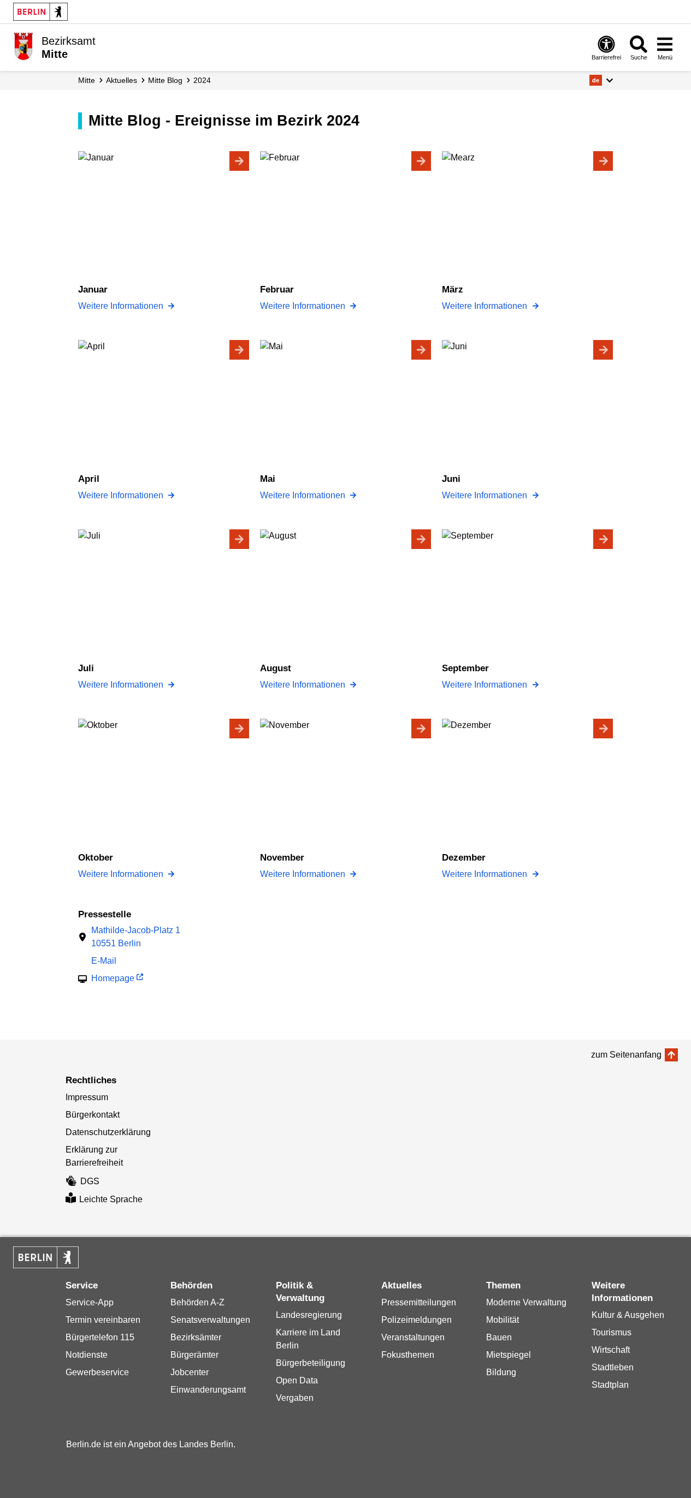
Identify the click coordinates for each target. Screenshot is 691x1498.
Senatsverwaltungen (210, 1319)
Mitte (86, 80)
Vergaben (295, 1397)
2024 (202, 80)
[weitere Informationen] (23, 46)
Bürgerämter (194, 1354)
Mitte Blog (165, 80)
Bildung (501, 1372)
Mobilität (502, 1319)
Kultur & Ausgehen (628, 1315)
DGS (89, 1181)
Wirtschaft (611, 1349)
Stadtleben (613, 1367)
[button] (601, 80)
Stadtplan (610, 1384)
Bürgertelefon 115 (100, 1337)
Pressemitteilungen (418, 1302)
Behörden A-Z (197, 1302)
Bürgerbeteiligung (310, 1363)
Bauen (499, 1337)
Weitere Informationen (122, 306)
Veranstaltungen (413, 1337)
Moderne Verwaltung (526, 1302)
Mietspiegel (508, 1354)
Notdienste (87, 1354)
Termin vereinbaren (103, 1319)
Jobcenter (189, 1372)
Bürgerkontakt (93, 1114)
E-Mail (103, 960)
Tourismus (611, 1332)
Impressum (87, 1097)
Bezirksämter (195, 1337)
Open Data (297, 1380)
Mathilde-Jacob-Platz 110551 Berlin (135, 937)
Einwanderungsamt (208, 1389)
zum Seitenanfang (626, 1054)
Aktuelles (121, 80)
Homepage (112, 978)
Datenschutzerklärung (108, 1132)
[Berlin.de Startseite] (40, 12)
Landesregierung (309, 1315)
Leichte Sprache (111, 1199)
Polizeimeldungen (416, 1319)
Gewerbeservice (97, 1372)
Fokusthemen (407, 1354)
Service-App (90, 1302)
